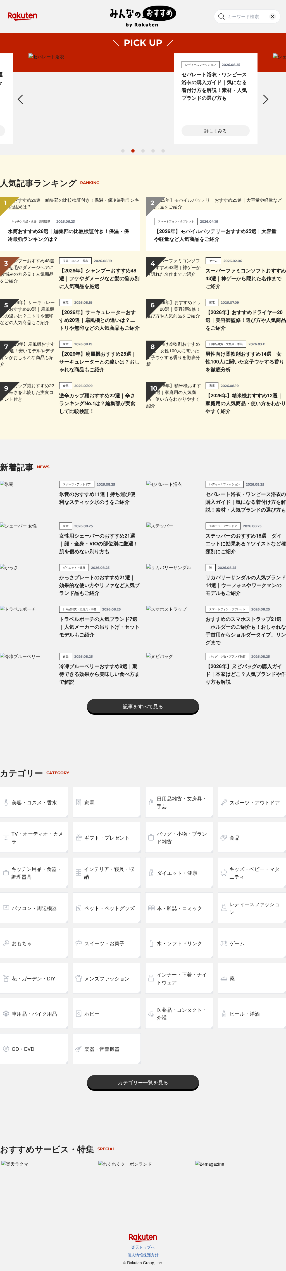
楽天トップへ (143, 1247)
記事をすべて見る (143, 706)
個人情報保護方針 (143, 1255)
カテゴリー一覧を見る (143, 1082)
